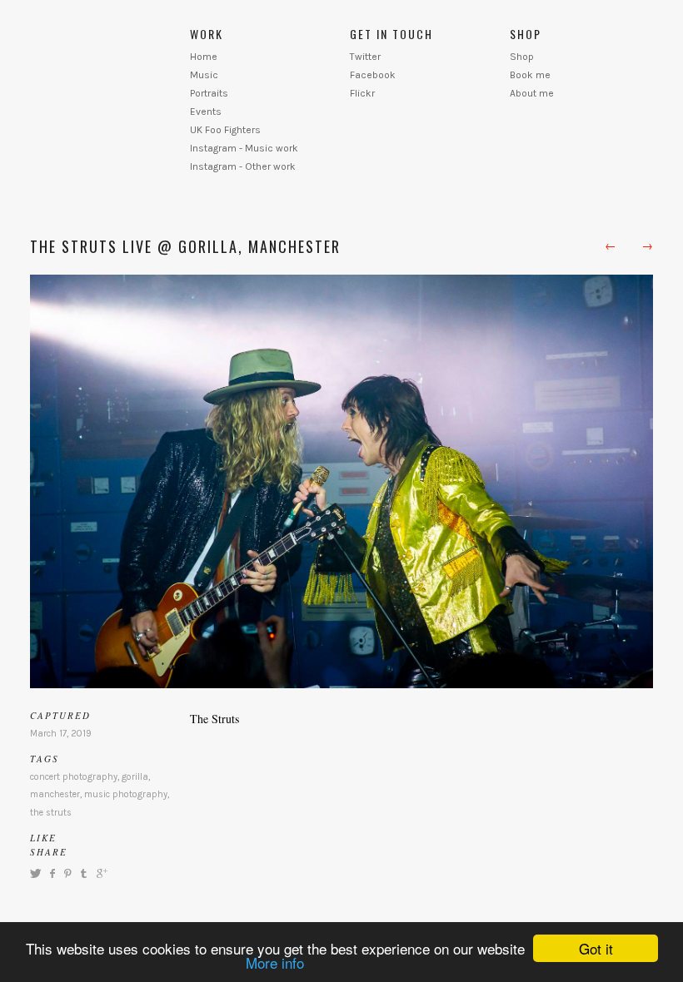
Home (203, 56)
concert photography (73, 776)
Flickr (362, 93)
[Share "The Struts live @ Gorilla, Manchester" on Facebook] (52, 873)
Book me (530, 75)
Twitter (365, 56)
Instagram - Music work (244, 148)
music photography (125, 794)
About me (532, 93)
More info (275, 962)
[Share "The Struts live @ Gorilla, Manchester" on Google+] (99, 873)
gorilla (135, 776)
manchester (55, 794)
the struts (51, 812)
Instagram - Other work (243, 166)
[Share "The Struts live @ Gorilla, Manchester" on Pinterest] (66, 873)
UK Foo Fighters (225, 130)
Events (206, 111)
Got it (596, 948)
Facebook (373, 75)
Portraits (209, 93)
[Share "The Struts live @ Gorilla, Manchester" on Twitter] (37, 873)
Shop (522, 56)
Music (204, 75)
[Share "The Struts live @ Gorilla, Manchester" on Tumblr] (83, 873)
